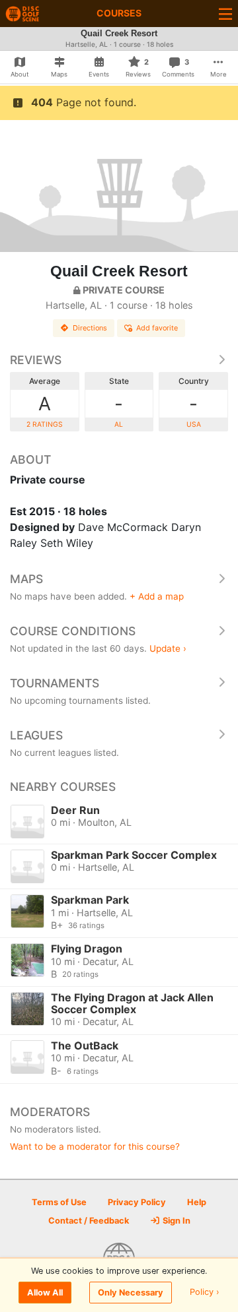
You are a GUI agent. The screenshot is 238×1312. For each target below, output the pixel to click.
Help (196, 1202)
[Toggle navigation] (225, 13)
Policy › (204, 1292)
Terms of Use (59, 1202)
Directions (90, 327)
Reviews (35, 360)
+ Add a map (157, 596)
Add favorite (157, 327)
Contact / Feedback (88, 1221)
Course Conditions (73, 631)
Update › (167, 648)
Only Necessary (130, 1292)
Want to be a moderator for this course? (95, 1146)
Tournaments (54, 683)
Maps (26, 579)
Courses (119, 12)
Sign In (175, 1221)
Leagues (36, 735)
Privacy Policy (137, 1202)
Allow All (45, 1292)
